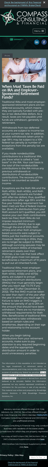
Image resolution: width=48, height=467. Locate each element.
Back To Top (37, 457)
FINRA (40, 415)
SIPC (45, 415)
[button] (39, 31)
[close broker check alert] (44, 2)
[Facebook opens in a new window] (44, 43)
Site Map (19, 455)
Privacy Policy (6, 455)
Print (7, 55)
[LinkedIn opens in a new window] (36, 43)
